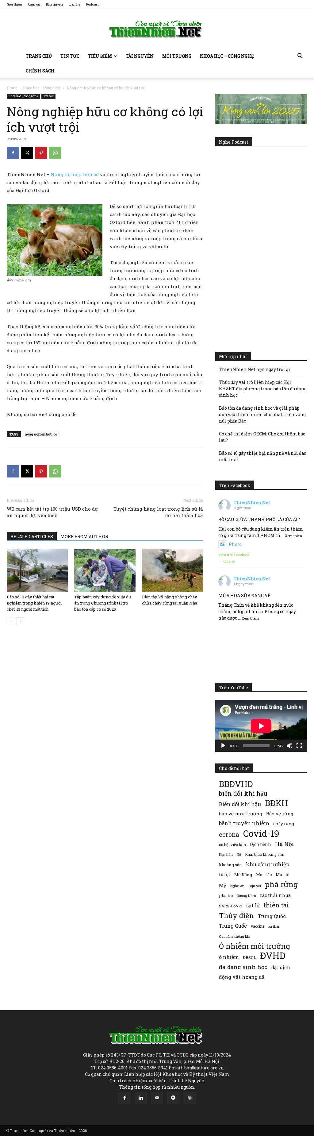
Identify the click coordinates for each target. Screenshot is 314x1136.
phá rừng (281, 884)
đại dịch (280, 967)
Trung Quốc (272, 916)
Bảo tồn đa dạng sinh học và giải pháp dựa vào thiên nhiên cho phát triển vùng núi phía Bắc (262, 414)
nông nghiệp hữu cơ (41, 434)
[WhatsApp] (55, 153)
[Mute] (289, 746)
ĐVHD (272, 955)
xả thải (273, 926)
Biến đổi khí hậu (240, 804)
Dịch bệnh (260, 844)
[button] (300, 57)
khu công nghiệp (267, 864)
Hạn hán (226, 854)
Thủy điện (236, 915)
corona (229, 834)
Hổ (239, 854)
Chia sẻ (229, 561)
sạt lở (252, 905)
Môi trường (176, 56)
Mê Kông (243, 874)
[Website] (189, 1098)
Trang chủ (39, 56)
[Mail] (157, 1098)
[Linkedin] (141, 1098)
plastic (226, 895)
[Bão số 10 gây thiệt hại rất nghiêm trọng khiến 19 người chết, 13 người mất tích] (37, 570)
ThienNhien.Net (252, 502)
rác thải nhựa (275, 895)
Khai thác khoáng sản (264, 854)
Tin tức (69, 56)
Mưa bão (264, 874)
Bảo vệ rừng (279, 813)
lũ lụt (224, 874)
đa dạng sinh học (243, 967)
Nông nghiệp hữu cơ (75, 174)
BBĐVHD (236, 784)
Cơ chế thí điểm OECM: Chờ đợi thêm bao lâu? (262, 437)
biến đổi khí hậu (243, 793)
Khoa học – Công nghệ (227, 56)
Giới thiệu (14, 4)
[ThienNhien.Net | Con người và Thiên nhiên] (157, 29)
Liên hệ (74, 4)
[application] (261, 726)
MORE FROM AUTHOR (84, 536)
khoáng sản (230, 864)
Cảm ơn (34, 4)
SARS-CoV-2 (230, 905)
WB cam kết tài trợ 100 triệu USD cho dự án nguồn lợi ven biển (52, 512)
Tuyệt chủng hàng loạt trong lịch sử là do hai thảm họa (158, 512)
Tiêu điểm (100, 56)
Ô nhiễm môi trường (254, 946)
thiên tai (276, 905)
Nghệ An (237, 885)
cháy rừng (283, 823)
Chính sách (40, 71)
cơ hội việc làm (232, 844)
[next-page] (20, 621)
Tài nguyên (140, 56)
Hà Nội (284, 844)
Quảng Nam (246, 895)
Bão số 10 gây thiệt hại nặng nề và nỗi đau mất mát (262, 456)
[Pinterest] (41, 153)
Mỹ (222, 885)
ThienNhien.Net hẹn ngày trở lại (254, 369)
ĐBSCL (249, 957)
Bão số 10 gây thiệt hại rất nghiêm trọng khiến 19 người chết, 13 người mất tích (34, 603)
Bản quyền (54, 4)
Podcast (92, 4)
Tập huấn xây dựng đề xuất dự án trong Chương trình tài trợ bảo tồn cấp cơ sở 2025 (102, 603)
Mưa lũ (282, 874)
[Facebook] (13, 153)
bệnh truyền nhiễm (244, 823)
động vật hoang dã (242, 977)
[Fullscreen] (299, 746)
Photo (235, 544)
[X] (27, 153)
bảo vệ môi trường (240, 813)
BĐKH (276, 803)
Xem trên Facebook (234, 554)
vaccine (257, 926)
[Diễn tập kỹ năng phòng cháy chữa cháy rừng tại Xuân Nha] (172, 570)
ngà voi (254, 885)
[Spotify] (173, 1098)
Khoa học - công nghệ (42, 87)
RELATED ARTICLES (31, 536)
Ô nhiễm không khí (234, 936)
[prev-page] (10, 621)
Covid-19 (261, 833)
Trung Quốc (233, 925)
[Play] (223, 746)
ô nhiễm (229, 957)
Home (12, 87)
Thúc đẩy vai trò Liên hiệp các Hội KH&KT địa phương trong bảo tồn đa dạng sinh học (263, 388)
